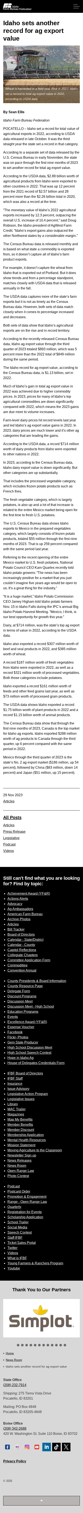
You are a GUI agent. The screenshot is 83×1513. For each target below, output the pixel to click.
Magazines (15, 1114)
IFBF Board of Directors (25, 1073)
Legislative (11, 838)
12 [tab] (65, 1345)
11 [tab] (60, 1345)
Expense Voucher (20, 1027)
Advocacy (14, 904)
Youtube (13, 1268)
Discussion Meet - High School (30, 1006)
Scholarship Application (25, 1217)
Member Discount (20, 1130)
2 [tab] (22, 1345)
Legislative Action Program (27, 1094)
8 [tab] (48, 1345)
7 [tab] (43, 1345)
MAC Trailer (16, 1109)
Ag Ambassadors (20, 909)
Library (12, 1104)
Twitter (12, 1248)
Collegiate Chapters (22, 955)
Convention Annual (21, 970)
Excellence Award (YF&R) (27, 1022)
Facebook (15, 1032)
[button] (41, 1501)
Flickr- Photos (17, 1037)
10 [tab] (56, 1345)
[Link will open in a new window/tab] (41, 1318)
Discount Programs (21, 996)
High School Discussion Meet (29, 1047)
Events (12, 1017)
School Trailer (18, 1222)
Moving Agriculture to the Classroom (34, 1150)
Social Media (17, 1227)
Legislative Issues (20, 1099)
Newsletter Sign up (21, 1155)
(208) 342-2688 (14, 1428)
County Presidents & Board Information (36, 981)
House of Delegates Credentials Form (35, 1063)
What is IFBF (17, 1258)
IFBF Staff (15, 1078)
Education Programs (22, 1011)
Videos (8, 851)
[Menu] (76, 6)
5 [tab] (35, 1345)
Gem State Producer (22, 1042)
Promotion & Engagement (26, 1196)
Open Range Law (20, 1171)
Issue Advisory (18, 1089)
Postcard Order (18, 1191)
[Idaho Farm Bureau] (17, 6)
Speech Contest (19, 1232)
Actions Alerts (17, 898)
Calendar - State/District (25, 939)
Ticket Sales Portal (21, 1243)
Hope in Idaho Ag (20, 1058)
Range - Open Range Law (27, 1202)
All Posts (12, 817)
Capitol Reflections (21, 950)
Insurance (14, 1083)
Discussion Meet (20, 1001)
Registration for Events (24, 1212)
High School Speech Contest (29, 1052)
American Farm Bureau (25, 914)
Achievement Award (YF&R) (28, 893)
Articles (8, 801)
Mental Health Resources (26, 1140)
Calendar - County (21, 945)
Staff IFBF (15, 1237)
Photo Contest (18, 1176)
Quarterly (14, 1207)
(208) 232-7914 (14, 1385)
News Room (16, 1165)
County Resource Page (25, 986)
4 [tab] (31, 1345)
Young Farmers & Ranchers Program (35, 1263)
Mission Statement (21, 1145)
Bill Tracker (15, 929)
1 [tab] (18, 1345)
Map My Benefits (20, 1119)
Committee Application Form (28, 960)
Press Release (14, 831)
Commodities (17, 965)
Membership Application (25, 1135)
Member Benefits (20, 1124)
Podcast (9, 844)
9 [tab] (52, 1345)
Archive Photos (18, 919)
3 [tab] (26, 1345)
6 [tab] (39, 1345)
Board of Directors (21, 934)
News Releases (19, 1160)
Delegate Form (18, 991)
